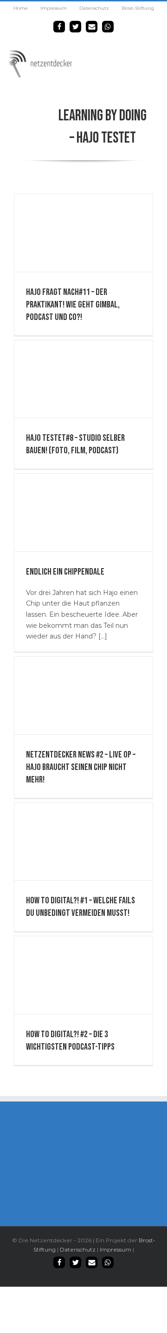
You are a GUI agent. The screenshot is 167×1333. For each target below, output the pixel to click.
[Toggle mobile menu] (156, 54)
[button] (59, 26)
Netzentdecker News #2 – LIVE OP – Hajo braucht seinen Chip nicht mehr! (80, 767)
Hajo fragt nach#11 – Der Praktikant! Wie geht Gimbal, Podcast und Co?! (73, 305)
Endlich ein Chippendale (65, 571)
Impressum (115, 1249)
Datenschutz (78, 1249)
